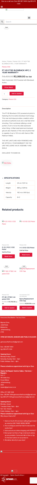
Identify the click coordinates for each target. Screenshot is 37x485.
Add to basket (17, 93)
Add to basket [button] (9, 308)
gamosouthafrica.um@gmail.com (23, 397)
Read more (8, 256)
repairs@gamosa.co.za (8, 387)
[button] (1, 6)
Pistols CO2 (17, 61)
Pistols (9, 61)
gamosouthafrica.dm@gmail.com (12, 342)
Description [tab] (6, 109)
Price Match (9, 87)
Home (4, 61)
